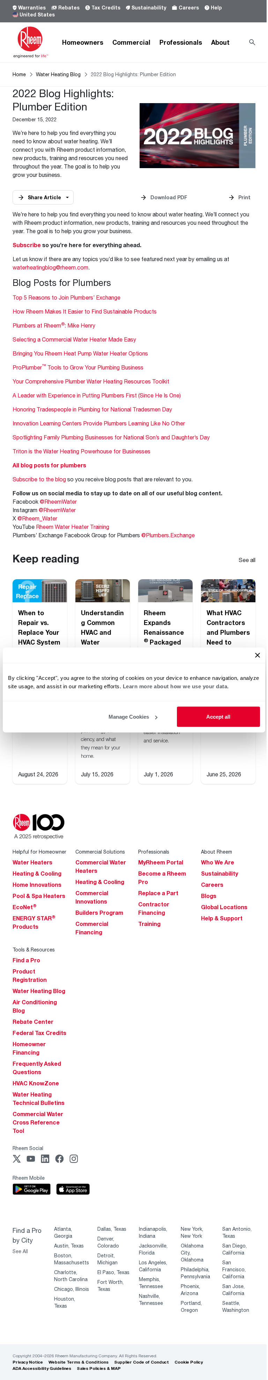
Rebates (69, 7)
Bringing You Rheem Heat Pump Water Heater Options (80, 353)
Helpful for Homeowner (39, 852)
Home (19, 74)
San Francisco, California (234, 1269)
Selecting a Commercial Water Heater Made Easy (74, 339)
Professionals (180, 42)
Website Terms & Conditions (79, 1362)
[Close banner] (257, 655)
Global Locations (224, 907)
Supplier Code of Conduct (141, 1362)
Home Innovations (37, 884)
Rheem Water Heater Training (72, 526)
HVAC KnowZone (36, 1083)
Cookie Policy (188, 1362)
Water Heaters (32, 862)
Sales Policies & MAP (99, 1368)
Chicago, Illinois (71, 1289)
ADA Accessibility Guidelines (42, 1368)
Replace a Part (158, 893)
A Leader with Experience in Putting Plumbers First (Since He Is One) (97, 395)
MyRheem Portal (160, 862)
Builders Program (99, 912)
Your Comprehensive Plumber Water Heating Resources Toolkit (91, 381)
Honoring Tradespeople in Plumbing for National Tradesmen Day (92, 409)
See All (20, 1251)
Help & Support (222, 918)
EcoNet (25, 907)
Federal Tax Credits (39, 1032)
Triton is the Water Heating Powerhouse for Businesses (81, 451)
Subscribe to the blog (39, 479)
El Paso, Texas (113, 1272)
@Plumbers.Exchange (168, 535)
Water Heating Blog (58, 74)
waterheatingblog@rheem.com (50, 267)
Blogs (208, 895)
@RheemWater (58, 501)
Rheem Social (28, 1148)
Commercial (131, 42)
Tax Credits (105, 7)
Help (216, 7)
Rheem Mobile (29, 1178)
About (220, 42)
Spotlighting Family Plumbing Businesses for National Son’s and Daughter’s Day (111, 437)
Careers (189, 7)
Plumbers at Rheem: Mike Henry (54, 325)
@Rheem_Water (37, 518)
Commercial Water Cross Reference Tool (38, 1122)
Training (149, 923)
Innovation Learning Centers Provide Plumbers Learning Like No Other (99, 423)
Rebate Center (33, 1021)
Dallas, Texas (111, 1229)
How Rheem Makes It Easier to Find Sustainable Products (85, 311)
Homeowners (82, 42)
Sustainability (149, 7)
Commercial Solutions (100, 852)
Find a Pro (26, 960)
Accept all (218, 717)
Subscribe (27, 245)
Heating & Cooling (37, 873)
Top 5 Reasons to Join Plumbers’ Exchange (66, 297)
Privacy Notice (28, 1362)
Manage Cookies (129, 717)
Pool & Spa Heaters (39, 895)
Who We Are (217, 862)
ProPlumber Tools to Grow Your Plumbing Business (78, 367)
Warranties (32, 7)
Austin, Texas (69, 1246)
